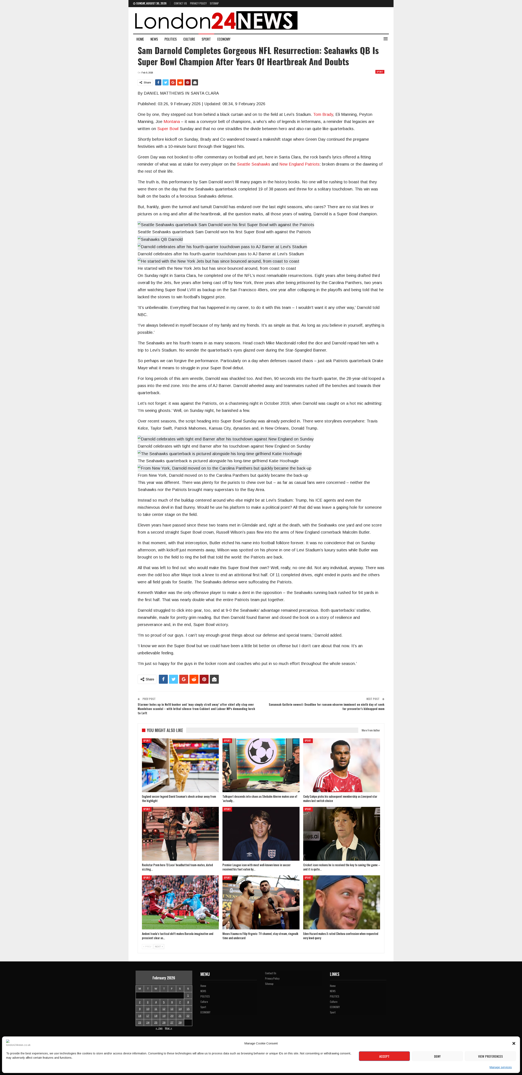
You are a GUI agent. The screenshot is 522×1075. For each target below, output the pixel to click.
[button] (514, 1043)
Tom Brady (323, 114)
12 (164, 1008)
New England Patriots (299, 164)
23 (139, 1022)
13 (171, 1008)
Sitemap (214, 3)
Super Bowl (167, 128)
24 (147, 1022)
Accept (384, 1056)
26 (164, 1022)
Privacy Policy (198, 3)
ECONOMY (223, 39)
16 (139, 1015)
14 (180, 1008)
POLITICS (171, 39)
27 (171, 1022)
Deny (437, 1056)
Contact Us (180, 3)
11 (156, 1008)
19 (164, 1015)
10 (147, 1008)
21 (180, 1015)
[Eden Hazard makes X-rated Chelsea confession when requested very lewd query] (341, 902)
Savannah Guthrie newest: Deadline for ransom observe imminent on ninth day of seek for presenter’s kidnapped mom (326, 706)
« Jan (159, 1028)
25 (155, 1022)
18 (155, 1015)
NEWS (154, 39)
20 (171, 1015)
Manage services (501, 1067)
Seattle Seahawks (253, 164)
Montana (172, 121)
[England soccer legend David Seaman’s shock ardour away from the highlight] (180, 765)
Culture (189, 39)
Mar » (168, 1028)
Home (140, 39)
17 (147, 1015)
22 (188, 1015)
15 (188, 1008)
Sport (206, 39)
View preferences (490, 1056)
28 (180, 1022)
